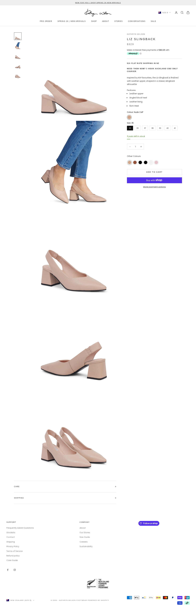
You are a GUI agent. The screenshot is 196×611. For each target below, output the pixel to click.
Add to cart (154, 172)
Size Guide (85, 537)
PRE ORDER (46, 21)
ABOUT (105, 21)
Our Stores (85, 532)
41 (175, 127)
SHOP (94, 21)
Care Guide (12, 560)
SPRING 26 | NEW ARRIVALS (71, 21)
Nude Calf (129, 117)
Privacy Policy (12, 546)
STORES (118, 21)
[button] (130, 162)
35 (130, 127)
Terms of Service (14, 551)
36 (137, 127)
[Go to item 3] (17, 55)
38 (152, 127)
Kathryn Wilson (136, 34)
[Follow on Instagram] (14, 570)
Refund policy (13, 555)
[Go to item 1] (17, 36)
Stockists (10, 532)
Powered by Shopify (98, 600)
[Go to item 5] (17, 74)
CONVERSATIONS (136, 21)
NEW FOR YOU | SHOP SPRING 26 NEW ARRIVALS (98, 2)
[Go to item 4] (17, 65)
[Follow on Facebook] (7, 570)
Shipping (10, 541)
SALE (153, 21)
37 (145, 127)
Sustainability (86, 546)
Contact (10, 537)
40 (167, 127)
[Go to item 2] (17, 46)
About (83, 527)
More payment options (154, 186)
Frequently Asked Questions (20, 527)
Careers (84, 541)
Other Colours (134, 156)
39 (160, 127)
